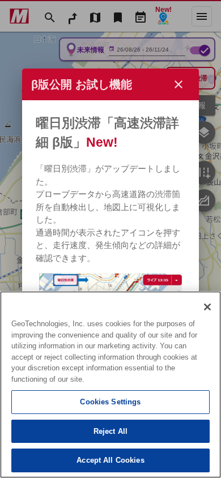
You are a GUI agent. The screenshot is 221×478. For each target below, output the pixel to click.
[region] (110, 384)
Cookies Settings (110, 402)
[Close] (207, 307)
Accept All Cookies (110, 460)
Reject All (111, 431)
